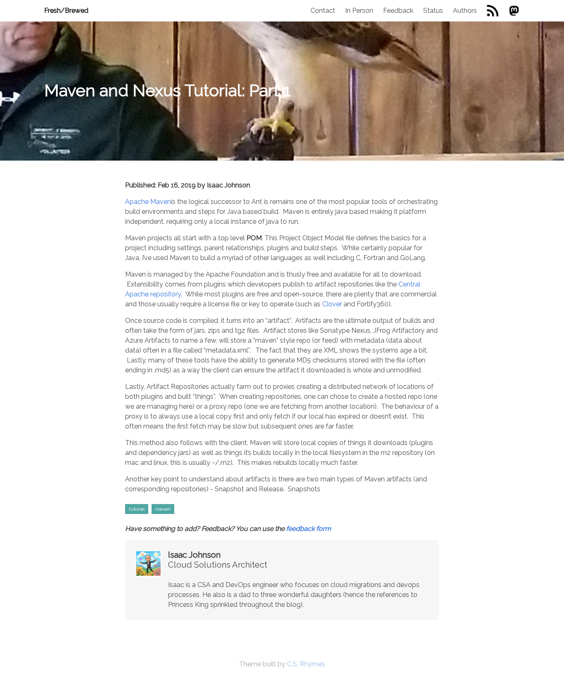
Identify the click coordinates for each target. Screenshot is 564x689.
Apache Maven (148, 202)
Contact (322, 10)
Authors (465, 10)
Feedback (398, 10)
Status (433, 10)
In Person (359, 10)
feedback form (308, 529)
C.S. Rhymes (306, 664)
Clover (332, 304)
